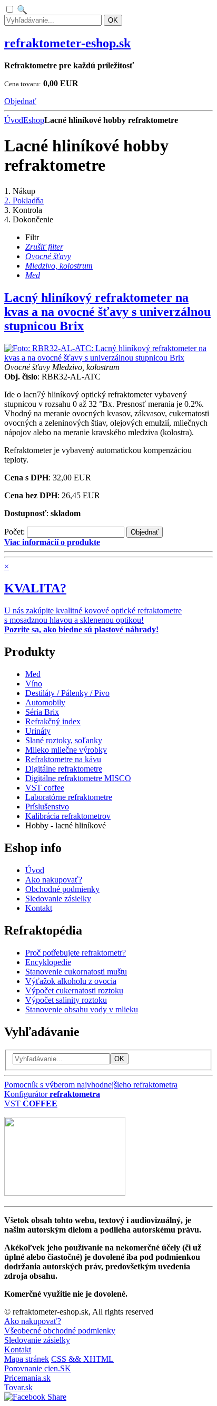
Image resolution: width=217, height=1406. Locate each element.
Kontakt (17, 1349)
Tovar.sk (18, 1387)
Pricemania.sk (27, 1377)
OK (113, 20)
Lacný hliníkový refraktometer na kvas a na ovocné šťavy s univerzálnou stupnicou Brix (107, 312)
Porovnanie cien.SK (37, 1368)
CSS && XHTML (82, 1358)
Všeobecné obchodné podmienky (59, 1330)
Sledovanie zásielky (37, 1340)
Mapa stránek (26, 1358)
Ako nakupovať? (32, 1321)
